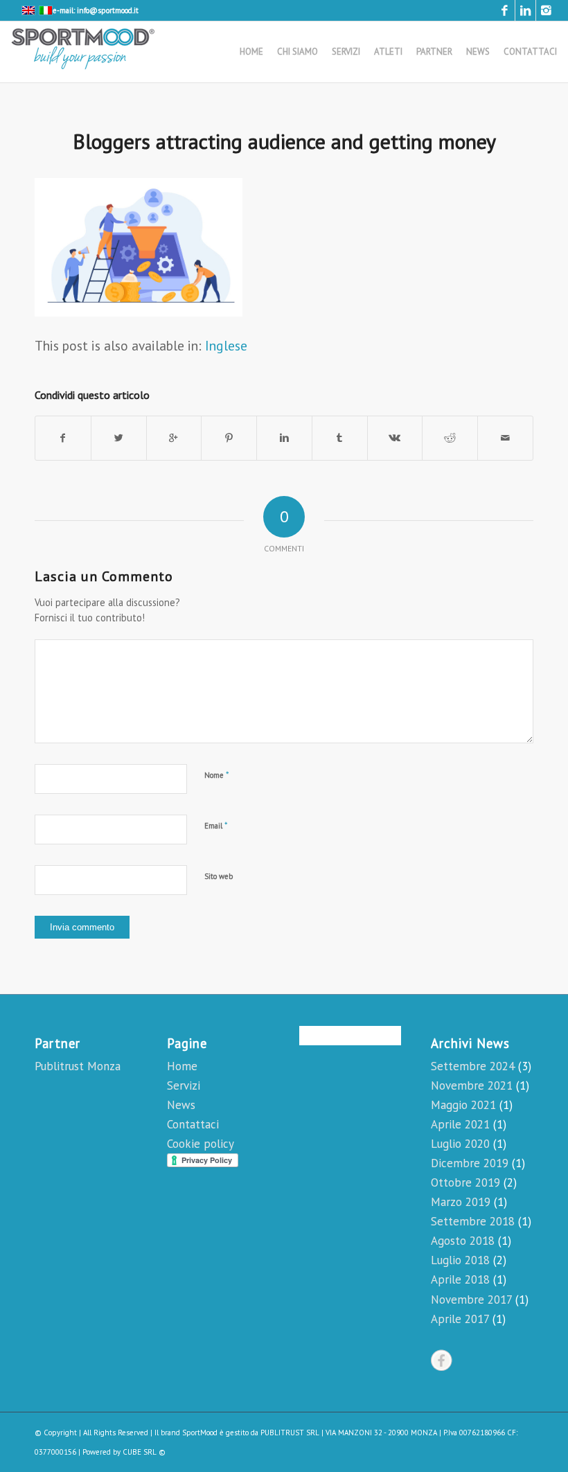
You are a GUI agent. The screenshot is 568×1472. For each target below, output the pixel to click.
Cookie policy (200, 1143)
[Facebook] (505, 10)
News (181, 1104)
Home (182, 1066)
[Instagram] (546, 10)
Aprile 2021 (460, 1124)
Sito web (218, 876)
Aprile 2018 (460, 1279)
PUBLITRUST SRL (289, 1432)
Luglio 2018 (460, 1260)
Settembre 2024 (473, 1066)
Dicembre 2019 (469, 1163)
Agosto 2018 (463, 1240)
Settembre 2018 (473, 1221)
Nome (216, 775)
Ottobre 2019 (465, 1182)
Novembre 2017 (471, 1299)
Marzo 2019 (460, 1201)
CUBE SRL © (144, 1452)
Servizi (183, 1085)
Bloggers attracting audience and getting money (284, 140)
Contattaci (193, 1124)
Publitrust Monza (78, 1066)
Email (216, 825)
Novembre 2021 (472, 1085)
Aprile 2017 (460, 1319)
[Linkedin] (525, 10)
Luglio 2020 (460, 1143)
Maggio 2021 (463, 1104)
